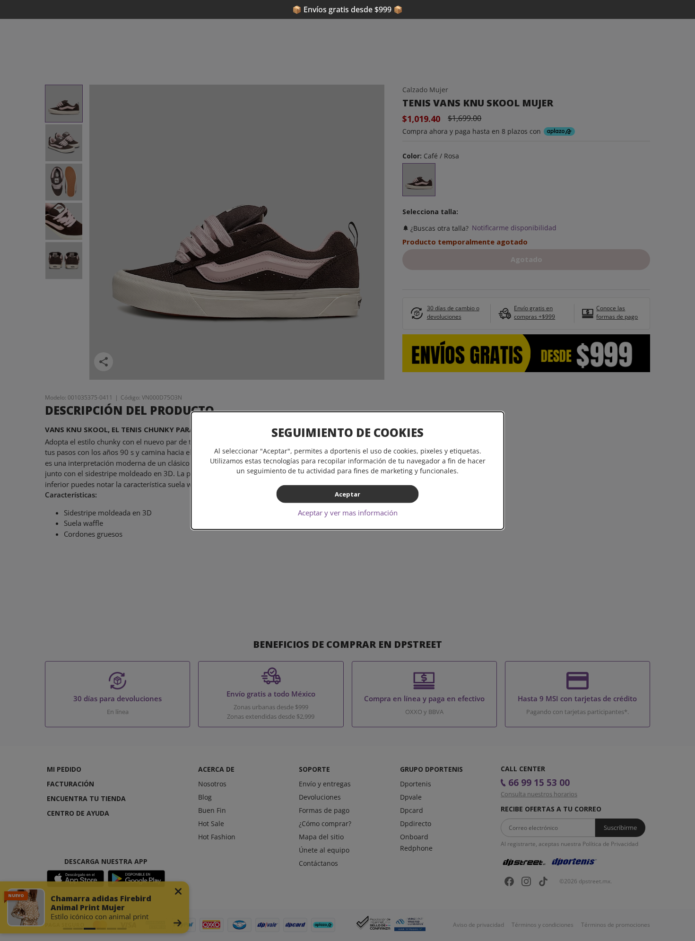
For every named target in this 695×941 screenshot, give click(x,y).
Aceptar (347, 493)
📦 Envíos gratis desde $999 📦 (347, 9)
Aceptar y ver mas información (348, 512)
